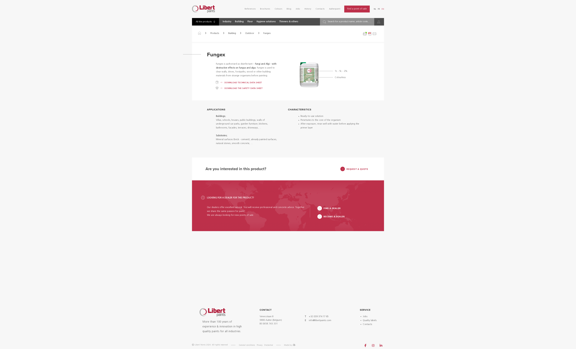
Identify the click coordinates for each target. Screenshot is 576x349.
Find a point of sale (357, 9)
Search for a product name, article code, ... (349, 21)
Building (239, 22)
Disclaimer (268, 345)
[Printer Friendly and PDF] (370, 34)
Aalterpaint (334, 9)
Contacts (320, 9)
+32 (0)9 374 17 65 (318, 317)
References (250, 9)
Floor (250, 22)
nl (375, 9)
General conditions (247, 345)
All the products (204, 22)
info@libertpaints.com (320, 320)
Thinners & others (288, 22)
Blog (289, 9)
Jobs (298, 9)
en (383, 9)
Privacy (260, 345)
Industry (227, 22)
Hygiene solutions (266, 22)
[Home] (199, 33)
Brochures (265, 9)
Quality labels (369, 320)
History (307, 9)
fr (379, 9)
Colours (278, 9)
